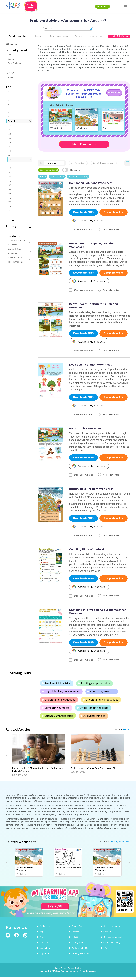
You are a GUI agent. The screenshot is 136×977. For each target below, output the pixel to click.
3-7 (9, 138)
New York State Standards (14, 251)
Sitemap (75, 931)
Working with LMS (80, 948)
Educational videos (59, 36)
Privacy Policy (74, 968)
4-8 (9, 163)
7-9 (9, 206)
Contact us (45, 948)
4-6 (9, 155)
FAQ (105, 948)
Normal (11, 58)
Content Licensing (111, 942)
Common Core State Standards (17, 242)
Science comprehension (59, 716)
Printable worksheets (18, 36)
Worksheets (45, 926)
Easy (10, 54)
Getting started (78, 942)
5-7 (9, 176)
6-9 (9, 197)
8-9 (9, 210)
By (41, 163)
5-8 (9, 180)
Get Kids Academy (111, 926)
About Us (44, 942)
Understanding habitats (94, 707)
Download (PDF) (83, 212)
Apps (42, 931)
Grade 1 (11, 77)
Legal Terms (60, 968)
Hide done (75, 169)
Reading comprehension (95, 683)
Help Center (77, 937)
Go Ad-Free (102, 6)
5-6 (9, 172)
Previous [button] (7, 755)
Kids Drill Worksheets (122, 36)
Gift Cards (107, 931)
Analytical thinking (94, 716)
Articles (126, 729)
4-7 (9, 159)
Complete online (114, 212)
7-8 (9, 202)
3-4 (9, 125)
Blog (42, 937)
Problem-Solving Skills (57, 683)
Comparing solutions (102, 691)
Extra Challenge (15, 63)
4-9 (9, 168)
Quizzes (78, 36)
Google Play (77, 926)
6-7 (9, 189)
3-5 (9, 129)
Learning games (96, 36)
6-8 (9, 193)
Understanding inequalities (102, 699)
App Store (44, 953)
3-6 (9, 134)
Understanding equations (60, 699)
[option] (39, 753)
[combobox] (54, 163)
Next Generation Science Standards (16, 259)
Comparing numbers (57, 707)
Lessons (39, 36)
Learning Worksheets (119, 841)
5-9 (9, 185)
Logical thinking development (62, 691)
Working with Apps (80, 953)
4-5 (9, 151)
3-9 (9, 146)
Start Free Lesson (84, 144)
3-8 (9, 142)
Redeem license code (113, 937)
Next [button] (129, 755)
